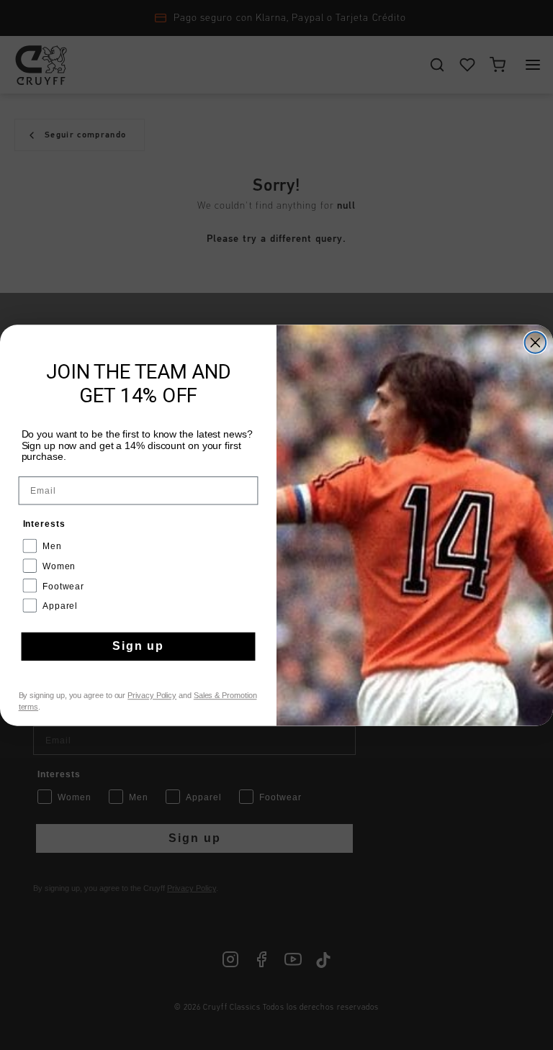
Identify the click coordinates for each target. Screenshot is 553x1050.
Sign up (138, 646)
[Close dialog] (536, 342)
